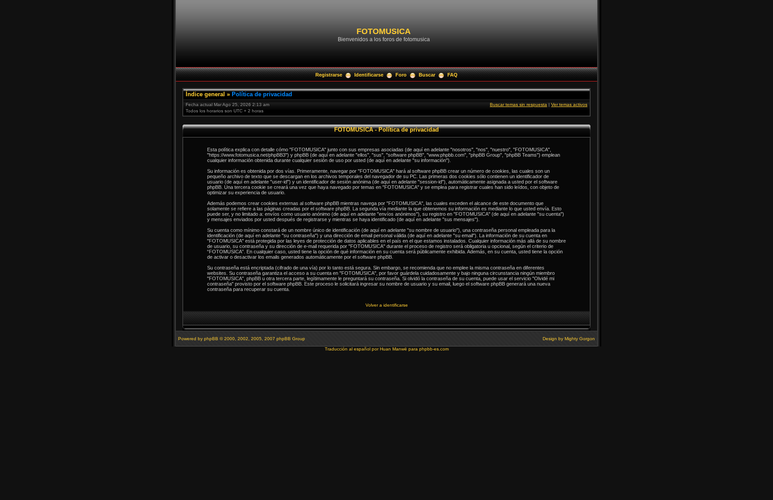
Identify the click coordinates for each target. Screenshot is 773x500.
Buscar (427, 74)
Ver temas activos (569, 104)
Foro (401, 74)
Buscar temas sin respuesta (518, 104)
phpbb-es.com (434, 348)
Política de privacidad (262, 94)
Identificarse (368, 74)
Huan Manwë (393, 348)
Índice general (205, 94)
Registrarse (328, 74)
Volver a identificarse (386, 305)
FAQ (452, 74)
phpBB (211, 338)
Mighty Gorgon (580, 338)
